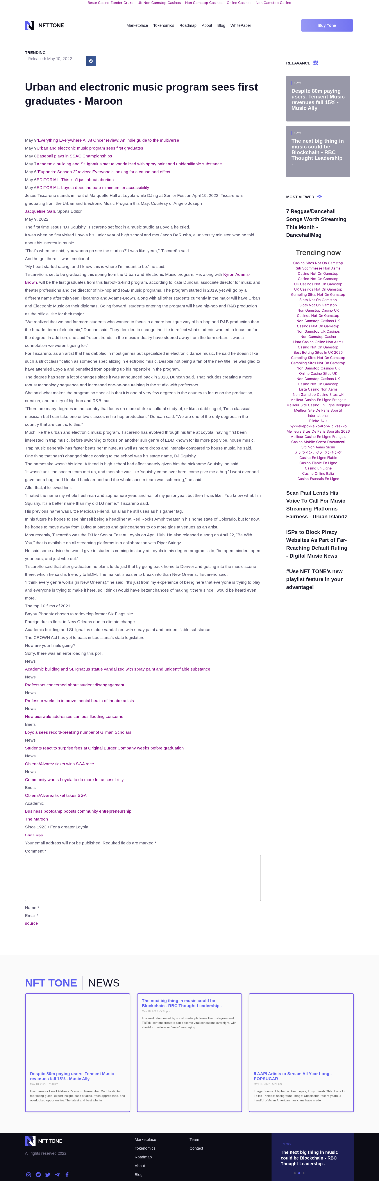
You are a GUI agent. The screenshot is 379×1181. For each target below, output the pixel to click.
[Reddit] (38, 1174)
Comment (35, 851)
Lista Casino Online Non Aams (318, 342)
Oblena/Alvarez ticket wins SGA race (59, 764)
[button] (327, 25)
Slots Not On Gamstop (318, 300)
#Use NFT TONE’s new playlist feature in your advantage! (314, 579)
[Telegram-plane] (57, 1174)
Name (32, 908)
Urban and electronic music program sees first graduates (90, 148)
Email (31, 915)
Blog (221, 25)
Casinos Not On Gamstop (318, 315)
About (207, 25)
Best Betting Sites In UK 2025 (318, 352)
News (297, 82)
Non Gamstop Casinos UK (318, 321)
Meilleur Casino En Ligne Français (318, 400)
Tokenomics (163, 25)
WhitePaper (241, 25)
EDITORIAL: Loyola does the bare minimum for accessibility (93, 187)
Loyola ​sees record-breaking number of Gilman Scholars (78, 732)
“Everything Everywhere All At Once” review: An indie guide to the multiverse (108, 140)
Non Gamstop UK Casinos (318, 331)
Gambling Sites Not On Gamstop (318, 294)
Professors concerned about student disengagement (74, 685)
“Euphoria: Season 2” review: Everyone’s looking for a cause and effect (103, 171)
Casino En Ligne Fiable (318, 457)
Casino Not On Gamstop (318, 273)
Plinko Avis (318, 421)
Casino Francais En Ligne (318, 478)
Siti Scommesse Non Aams (318, 268)
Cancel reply (34, 835)
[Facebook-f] (67, 1174)
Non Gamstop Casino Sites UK (318, 394)
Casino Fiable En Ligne (318, 463)
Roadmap (188, 25)
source (31, 923)
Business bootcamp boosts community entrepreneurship (78, 811)
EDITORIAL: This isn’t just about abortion (75, 179)
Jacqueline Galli (40, 211)
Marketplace (137, 25)
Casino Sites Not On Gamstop (318, 263)
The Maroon (36, 819)
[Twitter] (48, 1174)
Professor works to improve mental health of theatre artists (79, 700)
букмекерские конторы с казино (318, 426)
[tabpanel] (299, 1157)
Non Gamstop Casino (318, 336)
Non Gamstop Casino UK (318, 310)
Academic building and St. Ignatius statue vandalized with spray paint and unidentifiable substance (129, 164)
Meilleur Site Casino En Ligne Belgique (318, 405)
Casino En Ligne (318, 468)
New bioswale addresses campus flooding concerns (74, 716)
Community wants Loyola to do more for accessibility (74, 779)
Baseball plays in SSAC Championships (74, 156)
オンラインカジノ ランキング (318, 452)
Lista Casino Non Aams (318, 389)
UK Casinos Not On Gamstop (318, 284)
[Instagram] (28, 1174)
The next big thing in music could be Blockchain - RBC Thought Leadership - (182, 1003)
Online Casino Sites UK (318, 373)
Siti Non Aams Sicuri (318, 447)
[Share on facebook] (91, 61)
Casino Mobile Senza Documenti (318, 442)
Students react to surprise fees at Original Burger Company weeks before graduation (104, 748)
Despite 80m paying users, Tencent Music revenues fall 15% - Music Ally (72, 1076)
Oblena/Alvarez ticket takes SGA (56, 795)
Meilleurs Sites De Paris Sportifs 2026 (318, 431)
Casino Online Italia (318, 473)
